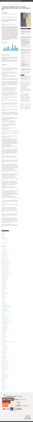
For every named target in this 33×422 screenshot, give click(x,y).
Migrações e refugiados (5, 345)
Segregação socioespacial (5, 377)
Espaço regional (4, 297)
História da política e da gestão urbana (7, 318)
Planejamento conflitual (5, 361)
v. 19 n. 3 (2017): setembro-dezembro (13, 4)
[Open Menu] (2, 1)
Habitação (3, 313)
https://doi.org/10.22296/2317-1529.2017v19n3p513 (10, 17)
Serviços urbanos (4, 378)
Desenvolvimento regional (5, 266)
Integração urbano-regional (5, 328)
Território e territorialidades (5, 387)
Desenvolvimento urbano (5, 270)
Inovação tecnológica (4, 326)
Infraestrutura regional (5, 322)
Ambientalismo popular (5, 251)
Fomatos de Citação (25, 46)
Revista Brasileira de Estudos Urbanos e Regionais (12, 0)
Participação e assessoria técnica (6, 357)
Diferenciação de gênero (5, 276)
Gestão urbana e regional (5, 310)
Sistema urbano (4, 379)
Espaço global (3, 292)
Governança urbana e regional (6, 311)
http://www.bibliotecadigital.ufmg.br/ (7, 145)
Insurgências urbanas (4, 327)
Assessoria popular (4, 254)
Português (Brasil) (4, 237)
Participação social (4, 358)
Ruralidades (3, 373)
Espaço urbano (4, 298)
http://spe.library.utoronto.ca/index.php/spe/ (8, 120)
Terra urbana (3, 386)
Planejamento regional (5, 362)
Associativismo (4, 255)
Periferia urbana (4, 360)
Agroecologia (3, 250)
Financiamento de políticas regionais (6, 305)
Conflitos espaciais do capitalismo (24, 65)
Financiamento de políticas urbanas (6, 306)
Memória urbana (4, 339)
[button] (23, 104)
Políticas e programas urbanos (6, 370)
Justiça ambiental (4, 331)
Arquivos (5, 4)
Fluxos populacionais (4, 309)
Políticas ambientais (4, 365)
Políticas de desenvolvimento (5, 366)
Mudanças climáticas (4, 349)
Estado (3, 300)
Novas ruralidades (4, 352)
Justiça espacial (4, 332)
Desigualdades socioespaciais (5, 271)
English (3, 236)
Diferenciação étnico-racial (5, 275)
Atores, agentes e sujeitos (5, 258)
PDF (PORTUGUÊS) (24, 28)
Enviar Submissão (5, 230)
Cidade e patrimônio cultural (5, 259)
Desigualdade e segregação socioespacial (7, 272)
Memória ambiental (4, 336)
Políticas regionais (4, 369)
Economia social (4, 285)
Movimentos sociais (4, 348)
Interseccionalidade (4, 330)
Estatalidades (3, 301)
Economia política (4, 281)
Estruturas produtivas (5, 302)
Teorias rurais (3, 383)
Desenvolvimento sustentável (6, 268)
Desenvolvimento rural (5, 267)
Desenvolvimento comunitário (6, 263)
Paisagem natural (4, 353)
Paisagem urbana (4, 356)
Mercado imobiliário (4, 340)
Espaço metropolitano (5, 293)
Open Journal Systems (5, 242)
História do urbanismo (5, 319)
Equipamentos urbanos (5, 288)
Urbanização (3, 390)
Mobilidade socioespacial (5, 347)
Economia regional (4, 284)
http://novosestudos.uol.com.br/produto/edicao (9, 75)
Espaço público (4, 296)
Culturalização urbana (5, 262)
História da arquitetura (5, 314)
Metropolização (4, 344)
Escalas (3, 289)
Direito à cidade (4, 279)
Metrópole (3, 343)
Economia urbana (4, 283)
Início (3, 4)
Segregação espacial (4, 374)
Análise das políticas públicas (5, 253)
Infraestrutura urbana (5, 323)
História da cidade (4, 315)
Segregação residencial (5, 375)
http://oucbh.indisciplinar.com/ (7, 114)
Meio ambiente (4, 335)
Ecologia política (4, 280)
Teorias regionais (4, 382)
